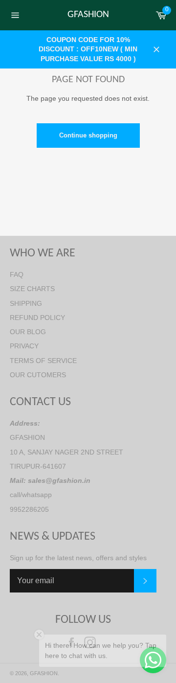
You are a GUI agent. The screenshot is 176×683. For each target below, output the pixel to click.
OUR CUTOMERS (38, 375)
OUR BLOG (28, 332)
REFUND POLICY (37, 317)
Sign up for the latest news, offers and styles (78, 558)
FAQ (16, 274)
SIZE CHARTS (32, 289)
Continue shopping (88, 135)
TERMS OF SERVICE (43, 360)
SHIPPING (26, 303)
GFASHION (88, 15)
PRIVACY (24, 346)
